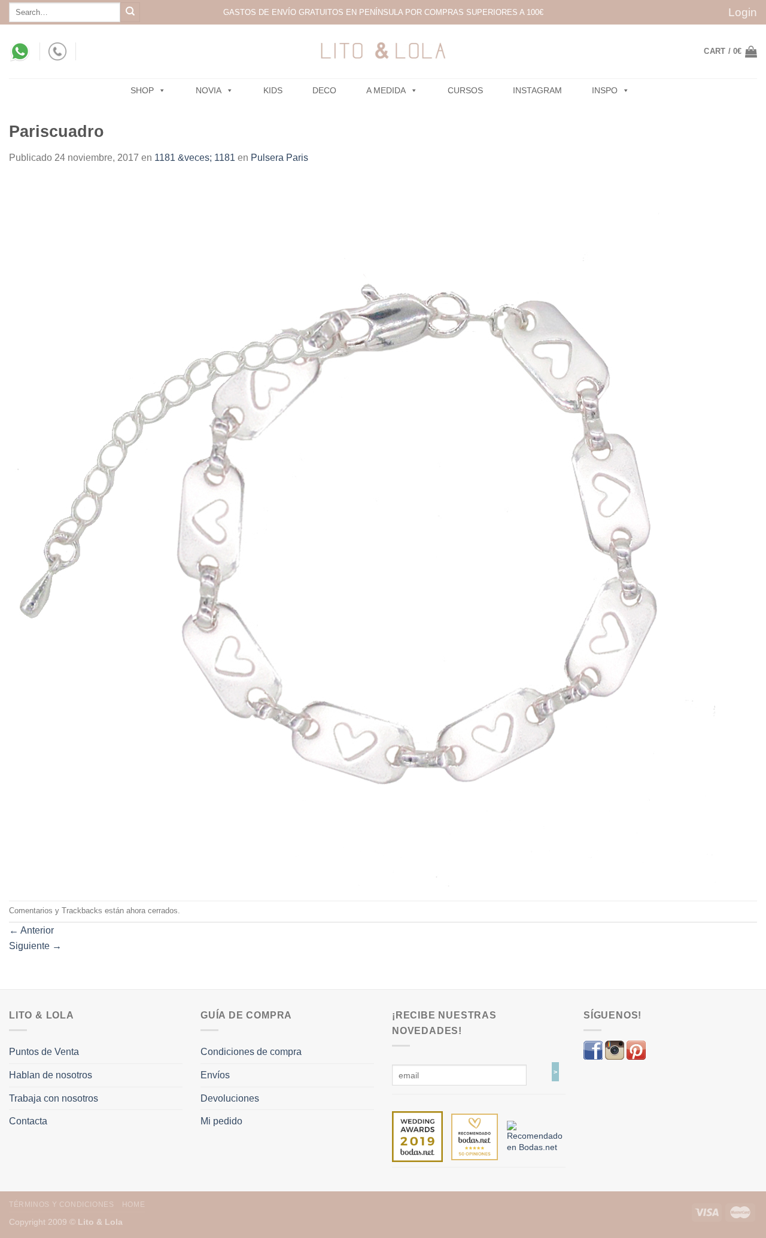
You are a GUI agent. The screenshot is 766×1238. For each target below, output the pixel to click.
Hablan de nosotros (50, 1075)
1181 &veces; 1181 (194, 158)
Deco (324, 90)
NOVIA (208, 90)
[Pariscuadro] (362, 532)
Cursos (465, 90)
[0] (417, 1136)
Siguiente (35, 946)
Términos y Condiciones (61, 1204)
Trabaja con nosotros (53, 1098)
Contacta (28, 1121)
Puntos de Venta (44, 1052)
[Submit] (130, 12)
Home (133, 1204)
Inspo (605, 90)
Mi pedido (221, 1121)
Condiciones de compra (251, 1052)
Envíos (215, 1075)
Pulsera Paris (279, 158)
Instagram (537, 90)
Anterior (31, 930)
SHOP (142, 90)
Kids (272, 90)
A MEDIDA (386, 90)
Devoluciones (229, 1098)
